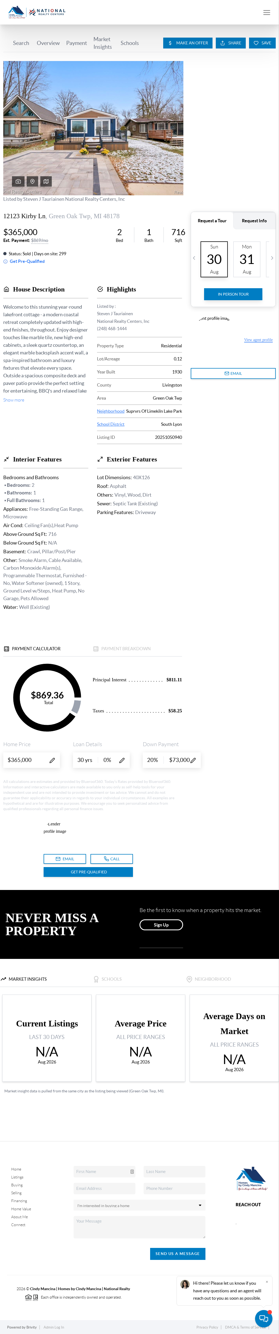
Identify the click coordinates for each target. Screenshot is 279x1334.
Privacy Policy (207, 1327)
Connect (18, 1225)
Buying (17, 1185)
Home (16, 1169)
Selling (16, 1193)
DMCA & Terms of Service (245, 1327)
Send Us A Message (178, 1253)
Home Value (21, 1209)
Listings (17, 1177)
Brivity (31, 1327)
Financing (19, 1201)
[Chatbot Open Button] (263, 1318)
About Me (19, 1217)
